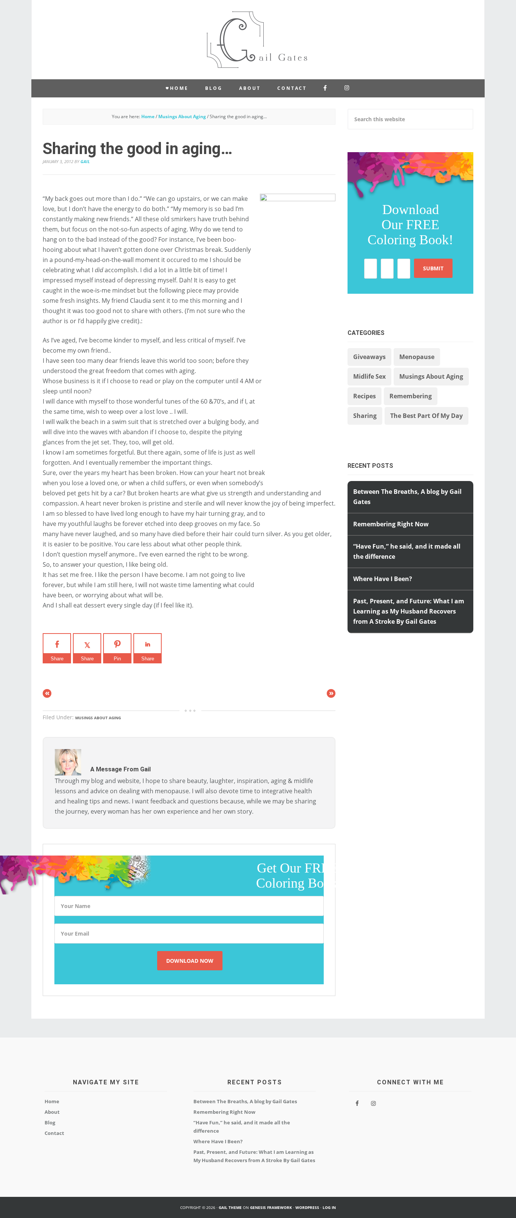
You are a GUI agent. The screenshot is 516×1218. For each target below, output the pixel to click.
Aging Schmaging (258, 39)
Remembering (410, 396)
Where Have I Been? (382, 579)
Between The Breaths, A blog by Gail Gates (245, 1101)
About (52, 1112)
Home (52, 1101)
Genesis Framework (271, 1207)
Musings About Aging (98, 717)
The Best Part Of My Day (426, 416)
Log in (329, 1207)
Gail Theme (230, 1207)
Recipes (364, 396)
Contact (54, 1133)
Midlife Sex (369, 376)
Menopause (416, 357)
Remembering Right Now (391, 524)
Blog (50, 1122)
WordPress (307, 1207)
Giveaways (369, 357)
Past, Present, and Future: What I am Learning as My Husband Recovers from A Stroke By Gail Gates (408, 611)
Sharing (365, 416)
